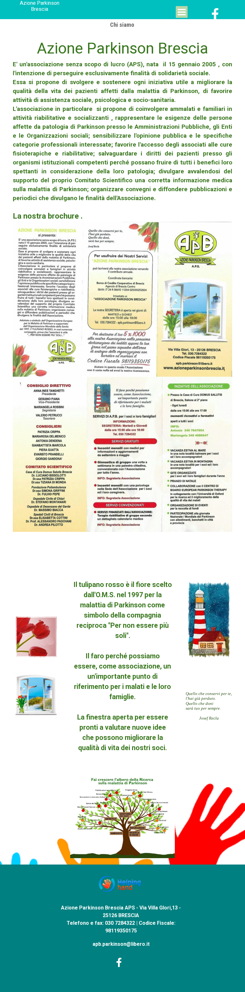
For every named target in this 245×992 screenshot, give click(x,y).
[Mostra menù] (182, 12)
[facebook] (215, 14)
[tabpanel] (122, 289)
